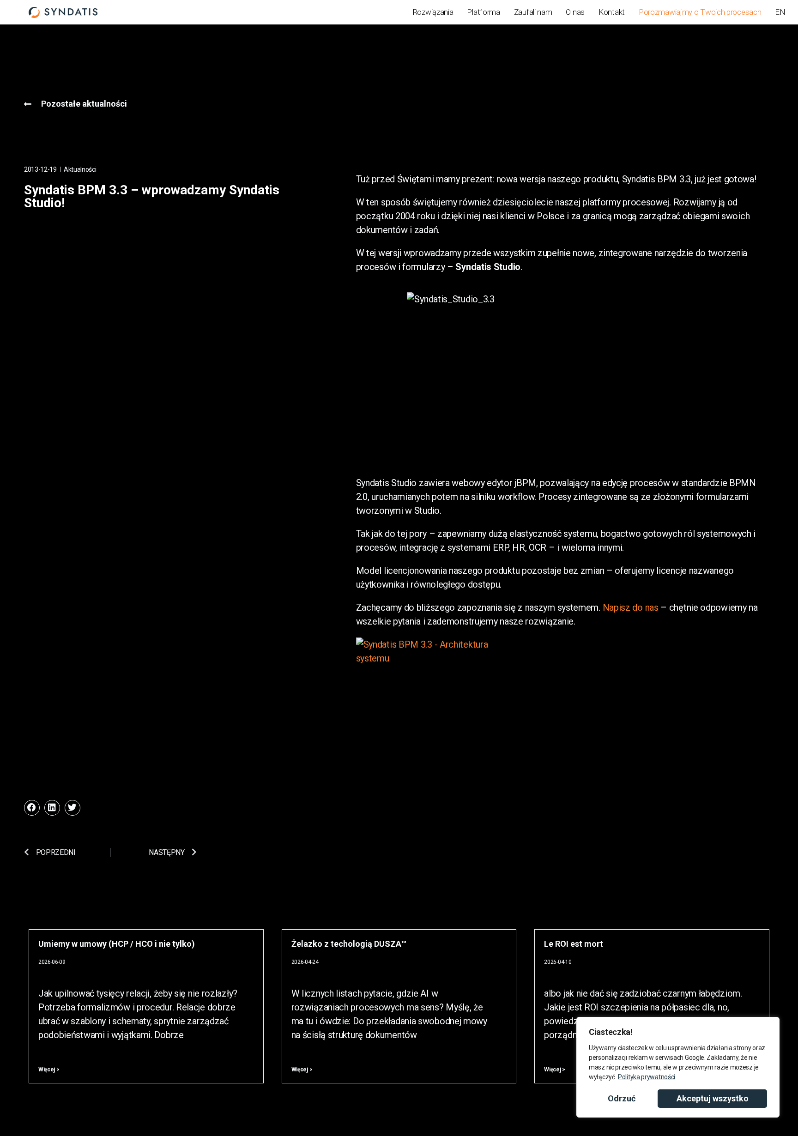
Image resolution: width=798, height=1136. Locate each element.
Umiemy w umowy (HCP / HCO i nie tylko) (116, 944)
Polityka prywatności (646, 1077)
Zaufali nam (533, 12)
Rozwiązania (432, 12)
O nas (575, 12)
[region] (678, 1067)
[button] (32, 808)
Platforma (483, 12)
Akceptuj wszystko (713, 1098)
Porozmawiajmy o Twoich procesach (700, 12)
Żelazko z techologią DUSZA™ (348, 944)
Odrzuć (621, 1098)
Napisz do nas (631, 607)
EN (780, 12)
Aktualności (80, 169)
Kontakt (611, 12)
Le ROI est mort (573, 944)
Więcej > (49, 1069)
